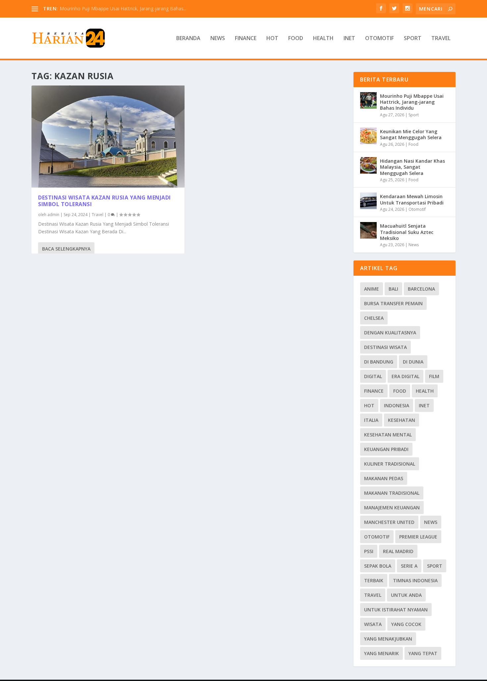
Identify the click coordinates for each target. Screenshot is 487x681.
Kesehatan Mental (388, 434)
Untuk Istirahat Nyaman (396, 609)
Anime (371, 289)
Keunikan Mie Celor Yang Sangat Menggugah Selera (411, 134)
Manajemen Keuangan (392, 507)
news (430, 522)
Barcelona (421, 289)
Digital (373, 376)
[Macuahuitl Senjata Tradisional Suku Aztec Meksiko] (368, 230)
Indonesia (396, 405)
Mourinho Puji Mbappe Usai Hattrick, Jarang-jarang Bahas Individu (412, 102)
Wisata (373, 624)
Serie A (409, 566)
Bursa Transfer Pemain (393, 303)
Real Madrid (398, 551)
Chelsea (374, 318)
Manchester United (389, 522)
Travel (441, 38)
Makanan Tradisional (391, 493)
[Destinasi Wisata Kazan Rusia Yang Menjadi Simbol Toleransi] (108, 136)
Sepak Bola (377, 566)
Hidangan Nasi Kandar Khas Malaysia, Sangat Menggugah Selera (412, 167)
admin (53, 214)
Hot (272, 38)
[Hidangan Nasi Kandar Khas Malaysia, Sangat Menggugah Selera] (368, 165)
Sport (412, 38)
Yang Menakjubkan (388, 639)
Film (434, 376)
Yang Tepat (422, 653)
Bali (393, 289)
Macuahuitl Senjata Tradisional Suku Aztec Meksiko (406, 232)
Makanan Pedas (383, 478)
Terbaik (373, 580)
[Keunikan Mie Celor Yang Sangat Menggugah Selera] (368, 136)
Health (323, 38)
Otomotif (379, 38)
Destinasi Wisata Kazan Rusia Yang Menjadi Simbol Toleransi (104, 201)
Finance (245, 38)
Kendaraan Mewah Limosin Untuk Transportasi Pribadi (412, 199)
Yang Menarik (381, 653)
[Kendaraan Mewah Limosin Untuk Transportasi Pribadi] (368, 201)
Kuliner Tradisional (389, 464)
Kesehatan (401, 420)
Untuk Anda (406, 595)
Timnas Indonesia (415, 580)
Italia (371, 420)
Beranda (188, 38)
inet (424, 405)
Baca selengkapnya (66, 249)
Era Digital (405, 376)
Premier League (418, 537)
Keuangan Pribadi (386, 449)
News (217, 38)
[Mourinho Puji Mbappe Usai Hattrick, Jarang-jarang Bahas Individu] (368, 100)
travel (372, 595)
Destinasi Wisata (385, 347)
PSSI (368, 551)
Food (295, 38)
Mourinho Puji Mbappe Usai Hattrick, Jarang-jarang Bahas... (123, 8)
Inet (349, 38)
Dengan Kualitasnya (390, 332)
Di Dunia (413, 362)
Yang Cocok (406, 624)
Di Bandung (378, 362)
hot (369, 405)
